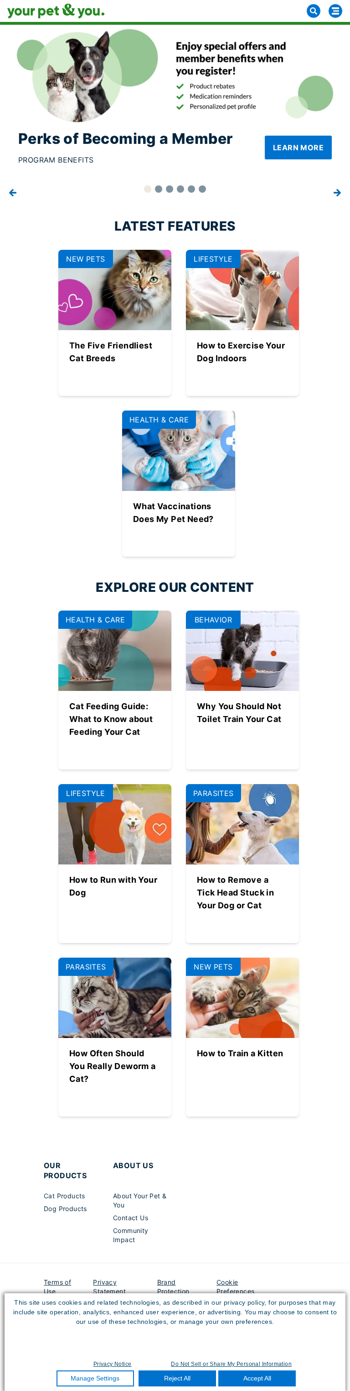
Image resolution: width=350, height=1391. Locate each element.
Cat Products (64, 1196)
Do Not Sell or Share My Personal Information (231, 1364)
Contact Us (130, 1218)
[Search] (313, 11)
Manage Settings (95, 1378)
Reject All (177, 1378)
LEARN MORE (298, 147)
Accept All (257, 1378)
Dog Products (65, 1208)
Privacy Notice (112, 1364)
